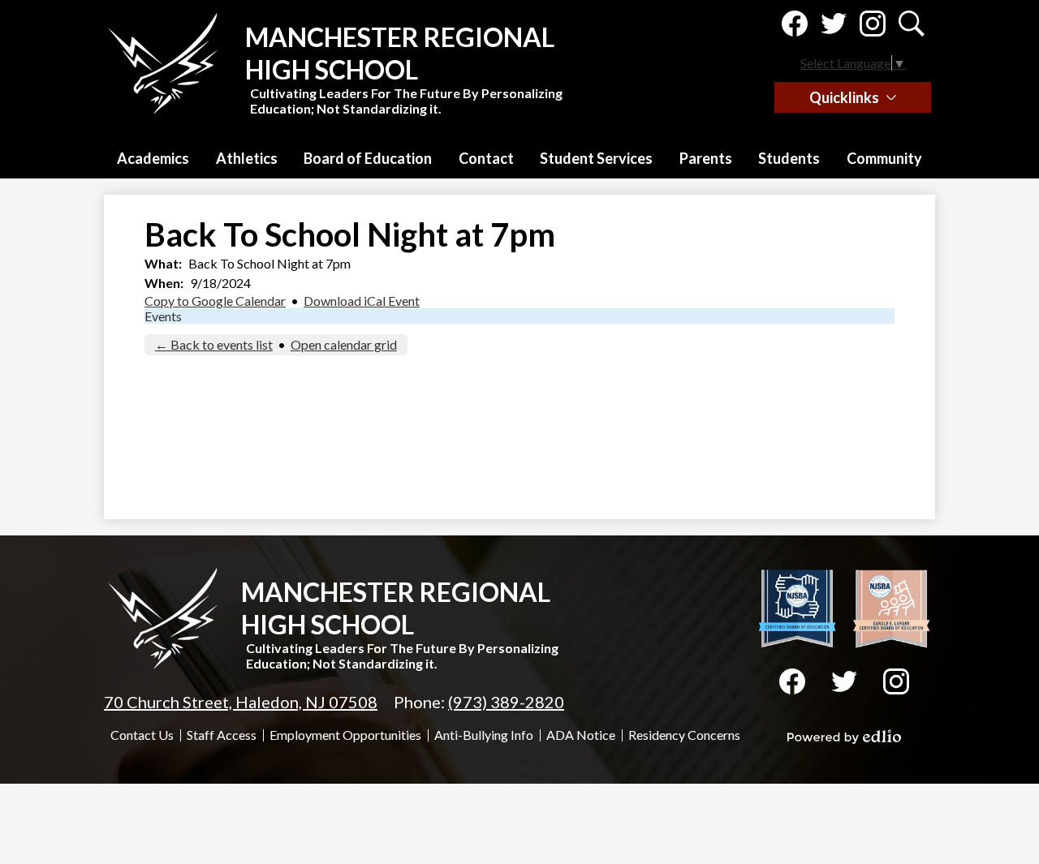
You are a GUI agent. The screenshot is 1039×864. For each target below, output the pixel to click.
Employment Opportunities (345, 734)
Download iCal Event (362, 300)
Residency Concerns (684, 734)
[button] (153, 158)
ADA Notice (580, 734)
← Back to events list (214, 344)
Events (163, 316)
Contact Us (142, 734)
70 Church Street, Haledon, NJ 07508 (240, 701)
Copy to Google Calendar (215, 300)
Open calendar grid (344, 344)
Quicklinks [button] (844, 97)
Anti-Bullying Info (483, 734)
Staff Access (222, 734)
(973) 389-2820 (506, 701)
